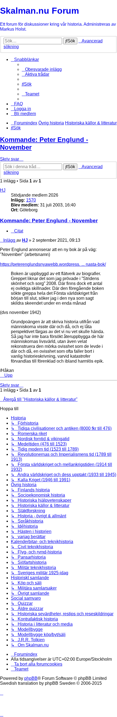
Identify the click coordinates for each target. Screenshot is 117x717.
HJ (2, 190)
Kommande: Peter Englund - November (49, 220)
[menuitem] (42, 69)
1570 (31, 200)
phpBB (31, 678)
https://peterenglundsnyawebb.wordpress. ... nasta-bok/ (53, 264)
